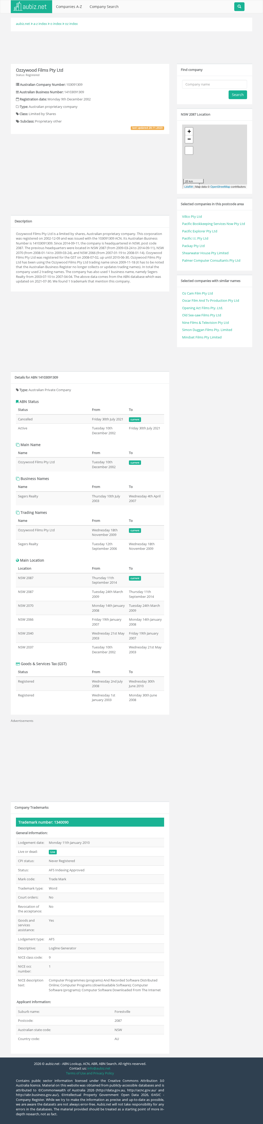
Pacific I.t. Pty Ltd (195, 238)
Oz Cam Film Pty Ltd (197, 293)
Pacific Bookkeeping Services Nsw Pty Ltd (213, 223)
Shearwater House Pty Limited (205, 253)
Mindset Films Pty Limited (202, 337)
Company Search (104, 6)
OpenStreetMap (220, 186)
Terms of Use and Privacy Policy (90, 1073)
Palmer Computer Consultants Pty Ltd (211, 260)
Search (238, 94)
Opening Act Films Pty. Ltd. (202, 308)
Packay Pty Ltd (193, 245)
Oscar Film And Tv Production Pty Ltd (210, 300)
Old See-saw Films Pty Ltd (201, 315)
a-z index (40, 23)
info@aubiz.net (98, 1068)
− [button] (189, 139)
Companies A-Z (69, 6)
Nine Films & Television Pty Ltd (205, 322)
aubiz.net (23, 23)
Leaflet (188, 186)
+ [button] (189, 131)
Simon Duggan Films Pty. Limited (207, 329)
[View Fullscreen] (189, 150)
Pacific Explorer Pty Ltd (199, 231)
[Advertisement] (131, 46)
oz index (71, 23)
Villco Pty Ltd (192, 216)
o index (56, 23)
